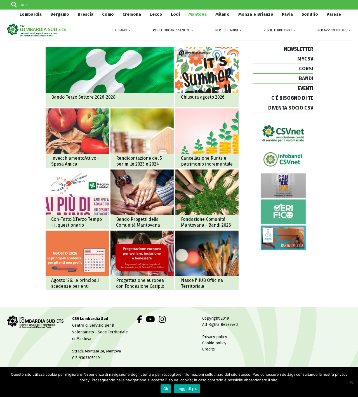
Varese (334, 14)
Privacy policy (214, 337)
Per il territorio (278, 30)
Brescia (86, 14)
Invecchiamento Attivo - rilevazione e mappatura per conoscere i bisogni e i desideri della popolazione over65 (77, 199)
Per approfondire (332, 30)
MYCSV (305, 59)
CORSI (306, 69)
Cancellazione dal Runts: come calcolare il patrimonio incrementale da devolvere (207, 138)
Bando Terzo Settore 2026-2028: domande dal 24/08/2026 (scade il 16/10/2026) (110, 77)
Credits (208, 349)
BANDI (306, 78)
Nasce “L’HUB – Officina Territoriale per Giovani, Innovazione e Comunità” (207, 260)
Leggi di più (186, 388)
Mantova (198, 14)
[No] (351, 382)
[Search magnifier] (346, 5)
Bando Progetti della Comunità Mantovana (142, 199)
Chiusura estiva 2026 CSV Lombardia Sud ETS (207, 77)
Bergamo (59, 14)
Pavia (287, 14)
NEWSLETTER (298, 49)
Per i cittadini (226, 30)
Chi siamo (119, 30)
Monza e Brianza (256, 14)
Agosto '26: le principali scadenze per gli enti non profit (77, 260)
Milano (222, 14)
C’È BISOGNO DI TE (292, 98)
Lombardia (30, 14)
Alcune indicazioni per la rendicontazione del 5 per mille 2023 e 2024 (142, 138)
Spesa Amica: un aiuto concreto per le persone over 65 (77, 138)
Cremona (132, 14)
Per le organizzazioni (171, 30)
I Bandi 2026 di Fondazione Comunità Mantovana (207, 199)
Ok (165, 388)
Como (108, 14)
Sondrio (310, 14)
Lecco (156, 14)
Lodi (175, 14)
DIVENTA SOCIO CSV (290, 108)
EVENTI (305, 88)
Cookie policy (214, 343)
